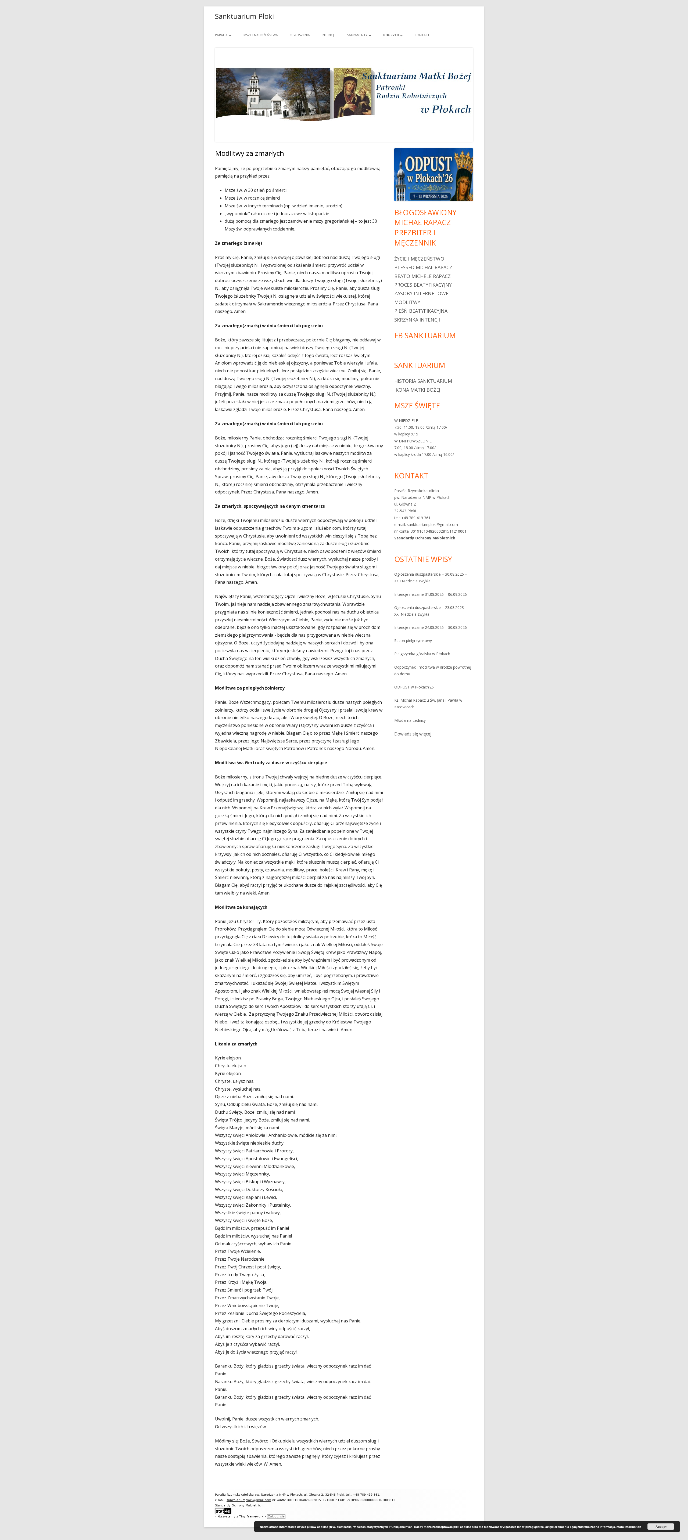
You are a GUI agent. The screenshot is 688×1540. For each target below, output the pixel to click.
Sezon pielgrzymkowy (413, 640)
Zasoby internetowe (421, 293)
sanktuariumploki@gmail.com (249, 1500)
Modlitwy (407, 302)
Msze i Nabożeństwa (260, 35)
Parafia (221, 35)
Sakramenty (357, 35)
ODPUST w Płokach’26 (414, 687)
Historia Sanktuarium (423, 381)
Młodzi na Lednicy (410, 720)
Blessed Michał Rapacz (423, 267)
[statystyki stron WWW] (223, 1511)
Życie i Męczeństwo (419, 258)
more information (629, 1527)
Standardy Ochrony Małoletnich (424, 537)
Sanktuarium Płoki (244, 16)
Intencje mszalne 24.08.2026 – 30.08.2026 (430, 627)
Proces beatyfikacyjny (423, 285)
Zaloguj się (276, 1516)
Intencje (328, 35)
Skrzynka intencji (417, 319)
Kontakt (422, 35)
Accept (660, 1526)
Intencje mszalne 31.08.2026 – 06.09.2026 (430, 594)
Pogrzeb (391, 35)
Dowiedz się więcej (412, 734)
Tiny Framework (251, 1516)
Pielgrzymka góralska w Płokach (422, 653)
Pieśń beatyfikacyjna (420, 311)
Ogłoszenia (300, 35)
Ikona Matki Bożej (417, 390)
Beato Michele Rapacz (422, 276)
